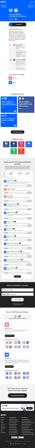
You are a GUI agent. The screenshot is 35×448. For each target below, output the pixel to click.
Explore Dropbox (9, 366)
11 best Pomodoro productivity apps (28, 429)
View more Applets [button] (17, 132)
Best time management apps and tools (28, 422)
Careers (11, 441)
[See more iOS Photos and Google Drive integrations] (17, 342)
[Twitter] (20, 444)
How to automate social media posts (27, 432)
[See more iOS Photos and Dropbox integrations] (9, 347)
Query (9, 230)
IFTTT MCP (2, 424)
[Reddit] (25, 444)
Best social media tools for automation (28, 434)
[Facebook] (10, 444)
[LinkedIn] (13, 444)
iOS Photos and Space (12, 422)
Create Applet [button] (17, 299)
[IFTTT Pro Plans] (16, 19)
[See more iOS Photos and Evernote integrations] (26, 347)
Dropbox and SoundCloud (13, 432)
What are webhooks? (25, 427)
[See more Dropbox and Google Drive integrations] (26, 373)
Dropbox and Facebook (13, 427)
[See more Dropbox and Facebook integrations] (9, 373)
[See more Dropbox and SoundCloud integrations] (17, 377)
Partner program (16, 441)
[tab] (5, 173)
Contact (21, 441)
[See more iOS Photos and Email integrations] (17, 347)
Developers (7, 441)
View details (6, 185)
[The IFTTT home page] (3, 2)
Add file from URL (19, 59)
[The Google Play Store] (21, 438)
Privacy (25, 441)
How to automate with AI (25, 419)
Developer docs (3, 432)
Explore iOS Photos (9, 335)
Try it (29, 185)
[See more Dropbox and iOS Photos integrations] (9, 377)
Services (2, 419)
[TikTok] (23, 444)
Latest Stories (24, 417)
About (28, 441)
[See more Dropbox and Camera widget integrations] (26, 377)
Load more (17, 276)
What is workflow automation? (26, 424)
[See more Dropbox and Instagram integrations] (17, 373)
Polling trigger (10, 197)
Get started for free (17, 395)
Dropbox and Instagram (13, 429)
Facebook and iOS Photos (13, 419)
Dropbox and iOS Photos (13, 424)
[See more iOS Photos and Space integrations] (26, 342)
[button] (33, 2)
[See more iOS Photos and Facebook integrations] (9, 342)
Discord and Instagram (13, 434)
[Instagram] (15, 444)
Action (9, 190)
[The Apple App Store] (14, 437)
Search (2, 429)
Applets (2, 422)
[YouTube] (18, 444)
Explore (2, 417)
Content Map (3, 427)
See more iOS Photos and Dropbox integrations (17, 318)
